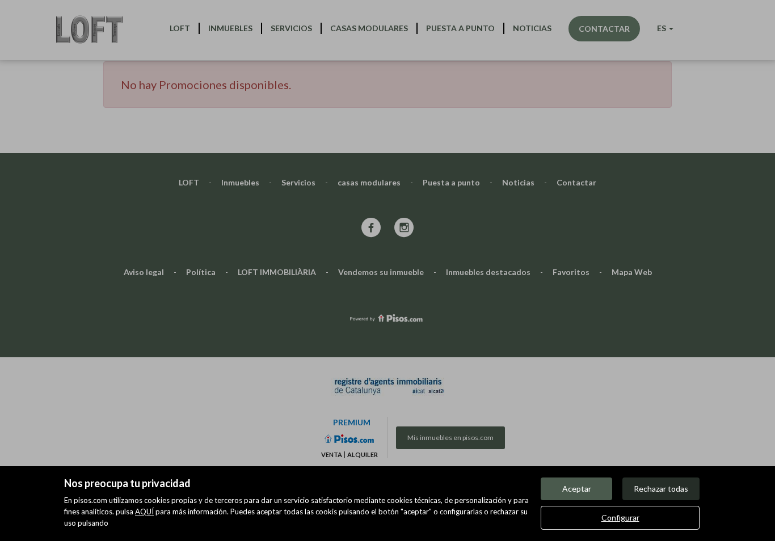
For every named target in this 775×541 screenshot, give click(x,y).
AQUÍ (144, 511)
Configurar (620, 517)
